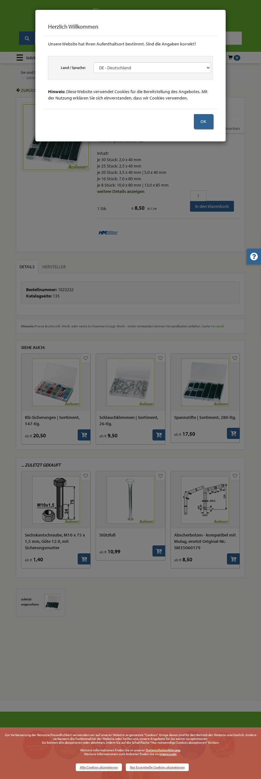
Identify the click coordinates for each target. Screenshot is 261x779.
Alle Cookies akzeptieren (99, 767)
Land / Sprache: (73, 67)
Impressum (167, 754)
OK (203, 121)
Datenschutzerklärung (163, 750)
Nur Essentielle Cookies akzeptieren (157, 767)
